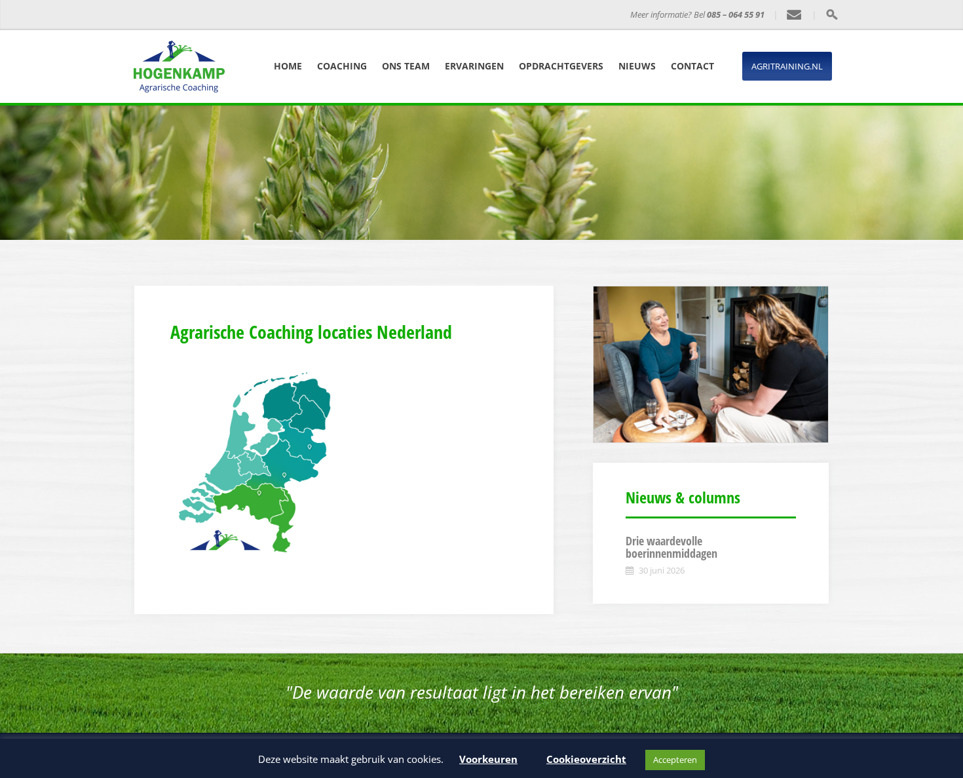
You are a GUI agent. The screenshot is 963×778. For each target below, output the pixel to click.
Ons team (406, 66)
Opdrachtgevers (561, 66)
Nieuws (637, 66)
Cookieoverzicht (586, 759)
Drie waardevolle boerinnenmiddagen (671, 547)
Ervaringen (474, 66)
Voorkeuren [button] (488, 759)
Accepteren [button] (675, 760)
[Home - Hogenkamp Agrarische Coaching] (209, 15)
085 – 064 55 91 (736, 14)
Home (288, 66)
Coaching (342, 66)
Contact (692, 66)
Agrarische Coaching (320, 15)
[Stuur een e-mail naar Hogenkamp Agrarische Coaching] (794, 15)
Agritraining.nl (787, 66)
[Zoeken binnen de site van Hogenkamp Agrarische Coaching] (832, 14)
